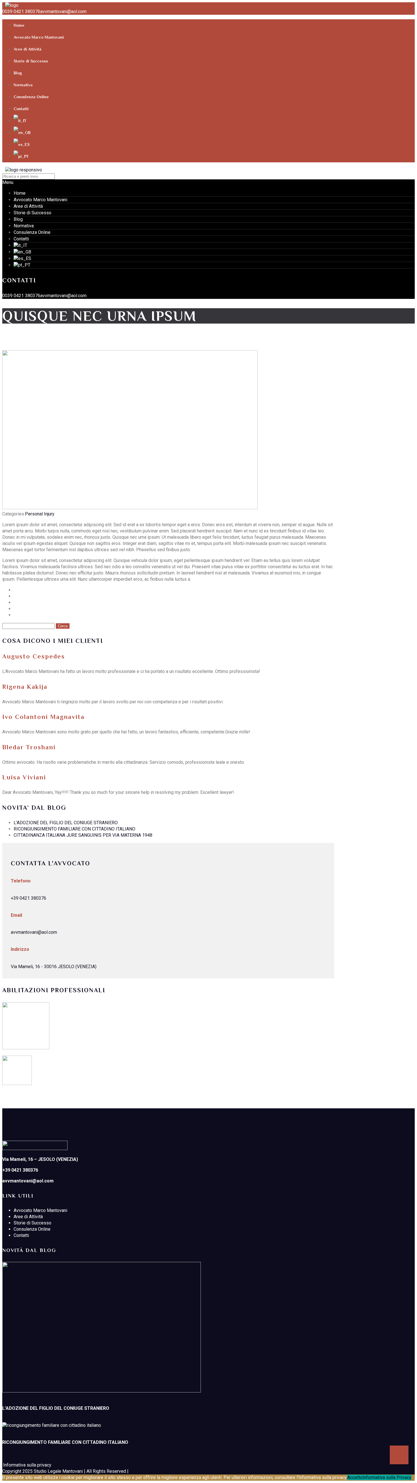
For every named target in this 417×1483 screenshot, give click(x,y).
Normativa (23, 85)
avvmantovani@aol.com (63, 11)
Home (19, 25)
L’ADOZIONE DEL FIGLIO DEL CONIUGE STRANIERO (66, 822)
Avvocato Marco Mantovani (39, 37)
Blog (18, 73)
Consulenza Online (31, 97)
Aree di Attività (27, 49)
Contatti (21, 108)
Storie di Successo (31, 61)
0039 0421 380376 (21, 11)
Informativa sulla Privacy (387, 1477)
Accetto (355, 1477)
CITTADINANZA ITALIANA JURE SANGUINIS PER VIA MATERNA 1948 (83, 835)
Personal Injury (39, 514)
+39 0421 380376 (28, 898)
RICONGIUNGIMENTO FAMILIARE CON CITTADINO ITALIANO (74, 829)
